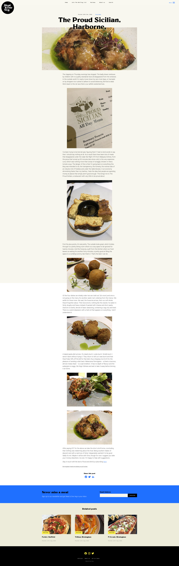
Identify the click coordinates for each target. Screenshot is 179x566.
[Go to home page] (7, 7)
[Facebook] (86, 477)
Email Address (105, 492)
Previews (98, 14)
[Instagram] (89, 554)
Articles (80, 558)
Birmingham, (66, 466)
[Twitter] (89, 477)
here (105, 462)
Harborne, (73, 466)
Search (111, 2)
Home (66, 2)
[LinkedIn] (93, 477)
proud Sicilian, (84, 466)
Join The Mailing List (79, 2)
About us (102, 2)
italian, (78, 466)
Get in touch (95, 558)
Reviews (92, 2)
